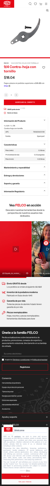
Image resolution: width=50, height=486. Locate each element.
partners (17, 436)
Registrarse (25, 367)
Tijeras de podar (8, 392)
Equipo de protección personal (13, 387)
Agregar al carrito (25, 102)
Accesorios (6, 409)
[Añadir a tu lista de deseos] (43, 67)
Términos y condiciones (21, 360)
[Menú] (46, 3)
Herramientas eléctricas (10, 405)
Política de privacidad (39, 360)
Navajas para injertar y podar (12, 396)
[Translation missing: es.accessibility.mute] (26, 273)
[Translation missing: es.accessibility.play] (16, 249)
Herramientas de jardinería (11, 383)
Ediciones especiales (9, 400)
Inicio (6, 63)
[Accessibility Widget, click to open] (46, 243)
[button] (30, 3)
